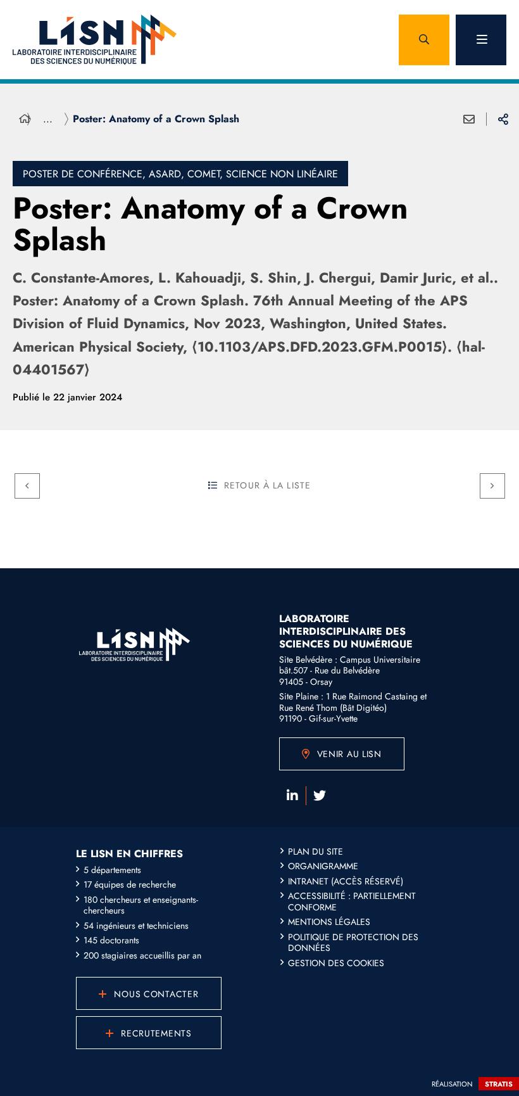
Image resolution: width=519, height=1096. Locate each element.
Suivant (492, 486)
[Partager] (503, 119)
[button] (424, 40)
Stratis (499, 1084)
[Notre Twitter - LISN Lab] (319, 795)
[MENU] (481, 40)
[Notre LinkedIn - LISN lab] (292, 795)
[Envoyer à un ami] (469, 119)
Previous (27, 486)
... (48, 119)
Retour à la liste (267, 485)
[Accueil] (24, 119)
